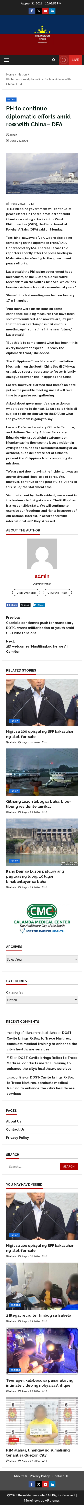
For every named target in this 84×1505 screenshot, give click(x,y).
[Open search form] (53, 60)
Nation (11, 99)
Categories (14, 992)
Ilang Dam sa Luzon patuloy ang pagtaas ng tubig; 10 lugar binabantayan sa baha (35, 876)
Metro (14, 1439)
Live (75, 60)
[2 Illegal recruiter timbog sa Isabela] (42, 1286)
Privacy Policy (17, 1138)
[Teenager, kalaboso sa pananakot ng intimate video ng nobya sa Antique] (42, 1351)
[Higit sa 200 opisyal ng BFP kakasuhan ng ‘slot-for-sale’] (42, 702)
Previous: (40, 625)
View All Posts (57, 592)
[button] (6, 60)
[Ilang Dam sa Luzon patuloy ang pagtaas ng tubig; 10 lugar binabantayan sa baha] (42, 842)
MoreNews (32, 1500)
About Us (13, 1121)
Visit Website (26, 592)
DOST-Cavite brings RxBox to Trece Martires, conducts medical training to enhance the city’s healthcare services (42, 1063)
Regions (15, 1304)
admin (13, 134)
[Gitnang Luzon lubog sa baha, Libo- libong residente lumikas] (42, 772)
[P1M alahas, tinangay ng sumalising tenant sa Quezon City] (42, 1421)
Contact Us (15, 1129)
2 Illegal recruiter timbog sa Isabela (38, 1315)
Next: (38, 646)
